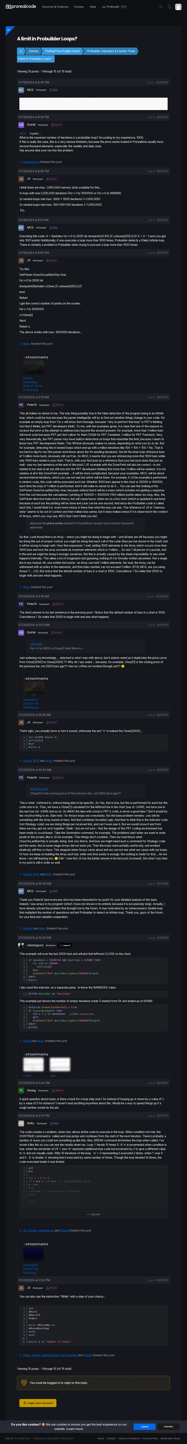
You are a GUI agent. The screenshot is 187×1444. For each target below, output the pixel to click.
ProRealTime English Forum (62, 51)
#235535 (162, 220)
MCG (36, 761)
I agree (144, 1426)
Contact (111, 1438)
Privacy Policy (150, 1438)
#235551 (162, 625)
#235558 (162, 883)
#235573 (162, 1115)
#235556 (162, 770)
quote (150, 83)
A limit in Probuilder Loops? (35, 59)
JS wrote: (36, 644)
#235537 (162, 253)
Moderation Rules (170, 1438)
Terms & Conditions (129, 1438)
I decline (168, 1426)
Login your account (40, 1403)
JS (24, 1230)
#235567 (162, 1083)
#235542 (162, 596)
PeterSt (28, 928)
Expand (95, 1214)
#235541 (162, 397)
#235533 (162, 171)
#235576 (162, 1280)
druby (26, 343)
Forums (33, 51)
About (101, 1438)
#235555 (162, 715)
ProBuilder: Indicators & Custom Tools (111, 51)
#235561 (162, 938)
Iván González (68, 1355)
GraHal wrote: (39, 789)
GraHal (27, 761)
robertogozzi (31, 162)
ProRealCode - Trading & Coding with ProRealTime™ (45, 1438)
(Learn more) (74, 1429)
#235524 (162, 82)
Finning (64, 1230)
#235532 (162, 117)
